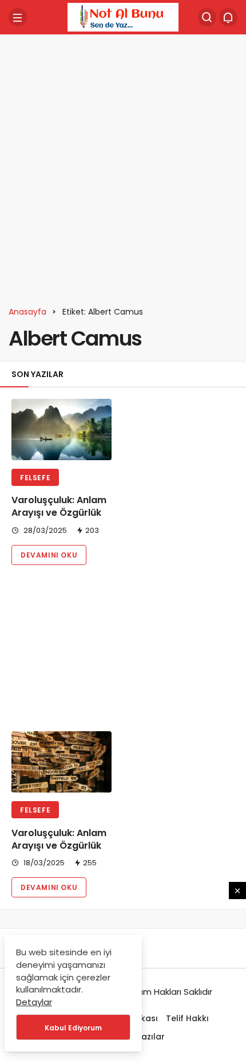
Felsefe (35, 478)
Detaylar (34, 1002)
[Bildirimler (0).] (228, 17)
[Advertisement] (123, 166)
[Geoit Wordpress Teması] (123, 16)
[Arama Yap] (207, 17)
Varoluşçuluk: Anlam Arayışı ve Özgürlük (58, 506)
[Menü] (18, 17)
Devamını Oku (49, 555)
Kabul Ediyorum (73, 1028)
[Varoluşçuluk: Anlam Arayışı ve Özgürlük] (61, 429)
